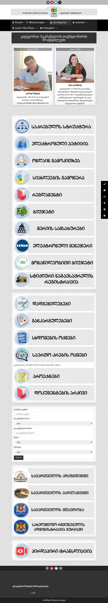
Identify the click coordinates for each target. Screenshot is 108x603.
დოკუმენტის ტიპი (22, 418)
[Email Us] (56, 2)
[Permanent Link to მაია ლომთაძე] (75, 65)
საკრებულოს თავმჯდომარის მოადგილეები (33, 55)
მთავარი (19, 22)
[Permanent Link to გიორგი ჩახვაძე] (33, 69)
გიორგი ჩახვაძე (33, 93)
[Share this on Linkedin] (48, 89)
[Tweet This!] (17, 89)
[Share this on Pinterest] (40, 89)
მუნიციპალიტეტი (36, 22)
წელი (16, 437)
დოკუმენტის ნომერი (23, 428)
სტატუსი (17, 447)
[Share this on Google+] (33, 89)
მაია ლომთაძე (75, 85)
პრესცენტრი (49, 28)
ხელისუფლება (60, 22)
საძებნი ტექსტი (21, 409)
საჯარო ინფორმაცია (24, 28)
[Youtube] (52, 2)
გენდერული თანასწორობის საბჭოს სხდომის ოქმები (37, 365)
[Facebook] (48, 2)
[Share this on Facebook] (25, 89)
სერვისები (80, 22)
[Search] (59, 2)
